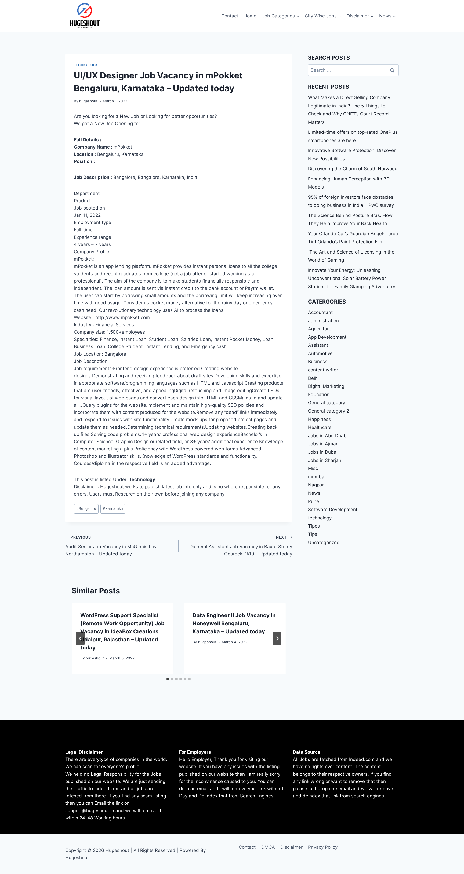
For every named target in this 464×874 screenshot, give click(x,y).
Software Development (332, 509)
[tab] (167, 679)
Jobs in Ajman (323, 443)
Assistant (318, 345)
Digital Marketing (326, 386)
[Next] (277, 638)
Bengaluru (86, 508)
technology (86, 65)
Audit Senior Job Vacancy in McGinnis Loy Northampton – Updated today (111, 546)
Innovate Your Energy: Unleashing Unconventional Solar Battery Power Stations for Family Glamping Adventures (352, 278)
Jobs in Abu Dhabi (328, 435)
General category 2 (328, 411)
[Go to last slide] (80, 638)
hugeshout (88, 101)
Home (250, 16)
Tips (312, 534)
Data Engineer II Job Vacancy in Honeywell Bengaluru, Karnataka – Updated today (234, 623)
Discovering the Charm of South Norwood (353, 168)
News (314, 493)
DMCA (268, 847)
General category (326, 402)
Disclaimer (291, 847)
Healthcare (320, 427)
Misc (313, 468)
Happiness (319, 419)
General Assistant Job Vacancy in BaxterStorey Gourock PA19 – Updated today (241, 546)
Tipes (314, 526)
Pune (313, 501)
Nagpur (316, 484)
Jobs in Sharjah (324, 460)
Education (318, 394)
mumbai (316, 476)
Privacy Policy (323, 847)
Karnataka (113, 508)
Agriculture (319, 328)
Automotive (320, 353)
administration (323, 320)
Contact (229, 16)
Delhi (313, 378)
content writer (323, 370)
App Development (327, 337)
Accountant (320, 312)
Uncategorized (324, 542)
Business (317, 361)
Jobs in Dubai (323, 452)
